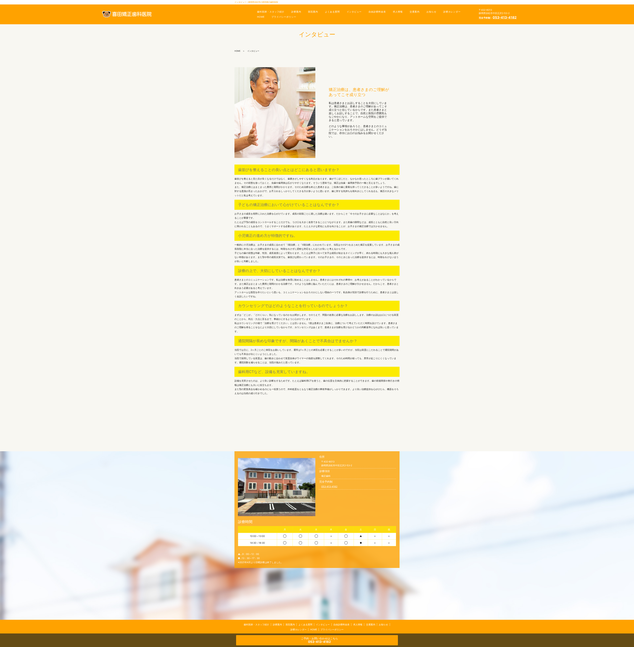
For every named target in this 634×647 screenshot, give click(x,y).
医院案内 (313, 11)
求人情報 (398, 11)
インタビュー (354, 11)
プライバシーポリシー (283, 16)
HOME (260, 16)
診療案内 (296, 11)
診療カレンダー (452, 11)
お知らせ (431, 11)
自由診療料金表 (377, 11)
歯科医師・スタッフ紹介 (270, 11)
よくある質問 (332, 11)
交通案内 (415, 11)
